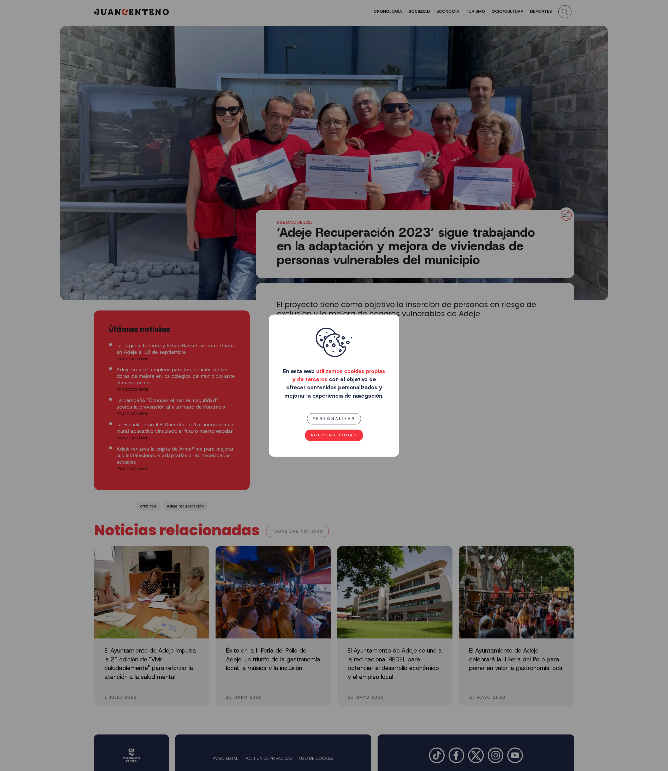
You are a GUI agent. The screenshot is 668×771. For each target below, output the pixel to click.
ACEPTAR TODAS (334, 435)
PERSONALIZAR (334, 418)
